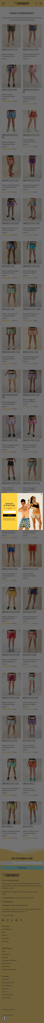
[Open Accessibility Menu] (4, 1018)
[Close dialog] (41, 494)
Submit (9, 515)
